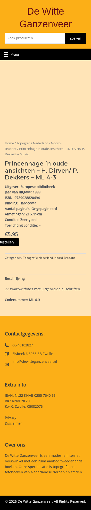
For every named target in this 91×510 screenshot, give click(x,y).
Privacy (10, 417)
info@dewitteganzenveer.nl (34, 361)
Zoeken (75, 38)
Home (9, 143)
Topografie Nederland (32, 143)
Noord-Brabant (64, 258)
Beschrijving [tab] (15, 278)
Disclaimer (13, 423)
